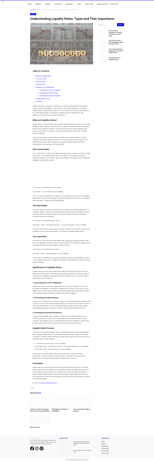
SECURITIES (58, 4)
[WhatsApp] (25, 80)
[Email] (25, 83)
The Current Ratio (41, 79)
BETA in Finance (35, 427)
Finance (33, 14)
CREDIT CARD (89, 4)
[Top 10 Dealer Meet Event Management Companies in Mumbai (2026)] (102, 51)
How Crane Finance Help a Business (81, 410)
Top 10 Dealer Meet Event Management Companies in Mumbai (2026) (116, 50)
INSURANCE (69, 4)
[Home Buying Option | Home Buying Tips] (102, 60)
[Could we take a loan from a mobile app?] (65, 452)
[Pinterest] (25, 76)
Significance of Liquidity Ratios (45, 87)
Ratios (32, 388)
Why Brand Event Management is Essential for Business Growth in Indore (115, 33)
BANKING (38, 4)
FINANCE (47, 4)
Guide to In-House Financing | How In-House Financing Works (39, 410)
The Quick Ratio (40, 81)
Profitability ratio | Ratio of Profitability (60, 410)
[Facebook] (25, 72)
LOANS (79, 4)
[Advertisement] (62, 174)
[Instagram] (37, 448)
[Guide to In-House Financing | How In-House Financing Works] (40, 401)
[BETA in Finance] (40, 419)
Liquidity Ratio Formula (42, 98)
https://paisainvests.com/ (49, 383)
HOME (29, 4)
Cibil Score (114, 4)
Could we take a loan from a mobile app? (82, 451)
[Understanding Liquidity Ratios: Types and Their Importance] (61, 43)
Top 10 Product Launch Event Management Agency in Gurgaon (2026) (116, 42)
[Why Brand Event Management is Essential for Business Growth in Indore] (102, 33)
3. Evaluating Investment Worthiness (50, 96)
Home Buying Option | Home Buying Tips (114, 58)
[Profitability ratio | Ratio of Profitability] (61, 401)
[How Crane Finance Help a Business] (83, 401)
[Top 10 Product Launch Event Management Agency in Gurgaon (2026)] (102, 42)
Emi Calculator (102, 4)
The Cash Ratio (40, 84)
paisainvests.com (74, 459)
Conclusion (39, 101)
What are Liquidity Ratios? (43, 76)
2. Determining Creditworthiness (48, 93)
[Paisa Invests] (7, 4)
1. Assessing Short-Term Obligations (50, 90)
